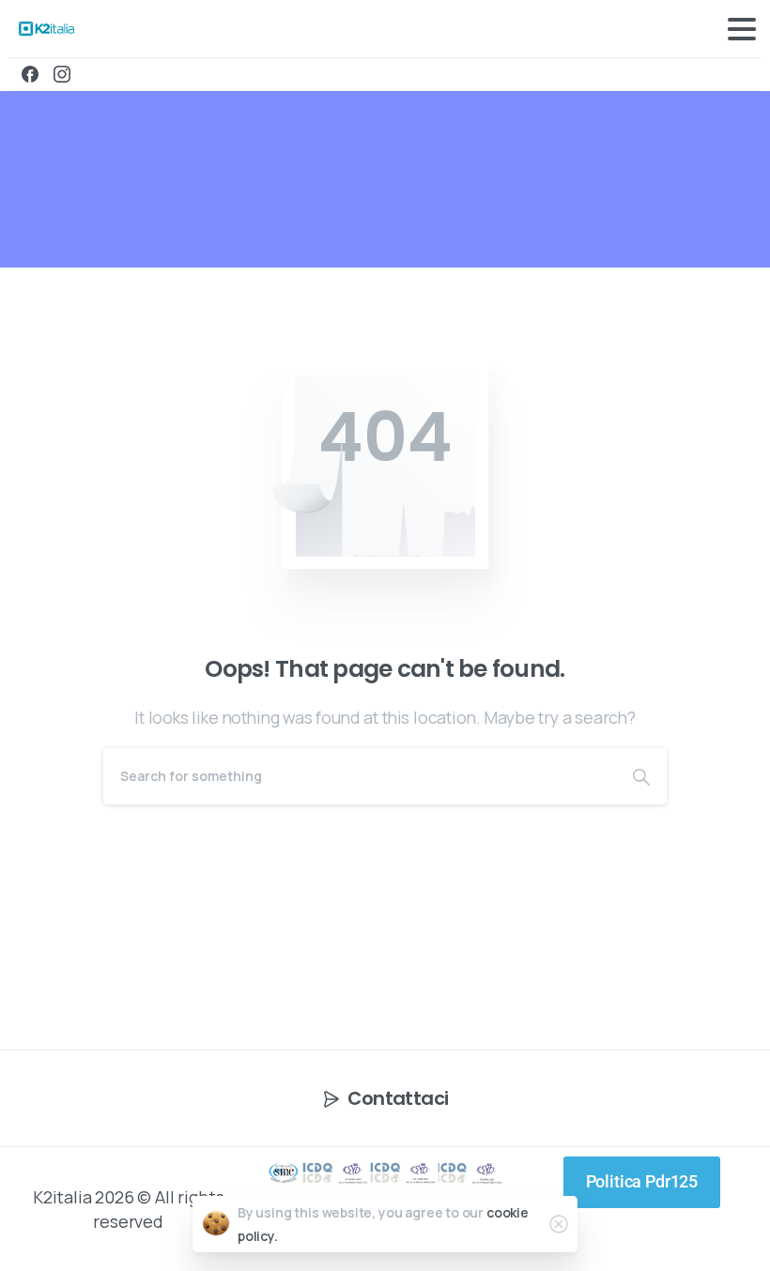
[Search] (641, 776)
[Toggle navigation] (742, 29)
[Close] (558, 1224)
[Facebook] (30, 74)
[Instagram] (62, 74)
